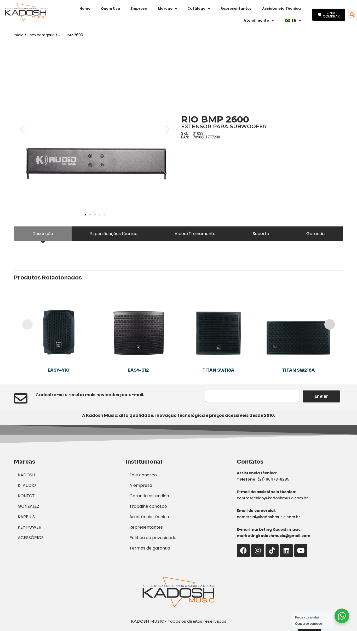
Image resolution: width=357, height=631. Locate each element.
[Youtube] (300, 550)
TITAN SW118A (218, 370)
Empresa (139, 8)
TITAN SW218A (298, 370)
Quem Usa (110, 8)
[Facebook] (243, 550)
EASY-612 (138, 370)
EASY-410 (58, 370)
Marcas (165, 8)
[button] (352, 14)
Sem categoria (41, 35)
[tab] (43, 233)
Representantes (236, 8)
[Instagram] (257, 550)
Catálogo (196, 8)
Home (84, 8)
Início (19, 35)
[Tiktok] (272, 550)
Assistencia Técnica (281, 8)
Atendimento (256, 20)
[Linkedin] (286, 550)
